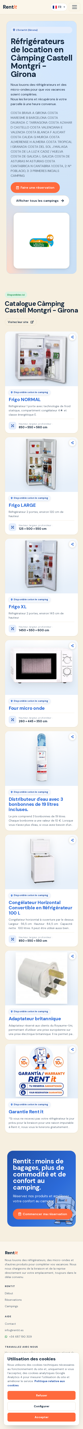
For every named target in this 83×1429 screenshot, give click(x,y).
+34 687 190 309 (20, 1336)
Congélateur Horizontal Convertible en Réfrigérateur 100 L (40, 907)
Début (9, 1293)
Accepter (42, 1417)
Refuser (41, 1395)
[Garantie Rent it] (41, 1071)
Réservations (13, 1300)
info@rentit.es (14, 1330)
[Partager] (72, 337)
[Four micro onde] (41, 667)
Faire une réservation (37, 187)
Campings (11, 1306)
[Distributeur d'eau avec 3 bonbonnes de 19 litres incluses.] (41, 758)
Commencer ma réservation (45, 1214)
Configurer (41, 1406)
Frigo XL (17, 607)
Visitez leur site (18, 322)
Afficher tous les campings (37, 201)
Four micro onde (27, 708)
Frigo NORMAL (25, 399)
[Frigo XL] (41, 566)
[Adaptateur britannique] (41, 978)
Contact (10, 1324)
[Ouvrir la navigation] (74, 7)
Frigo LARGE (22, 505)
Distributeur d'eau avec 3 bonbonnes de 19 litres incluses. (36, 804)
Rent (10, 7)
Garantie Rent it (26, 1112)
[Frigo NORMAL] (41, 359)
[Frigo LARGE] (41, 464)
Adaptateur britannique (35, 1019)
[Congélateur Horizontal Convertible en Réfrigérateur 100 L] (41, 862)
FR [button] (59, 7)
